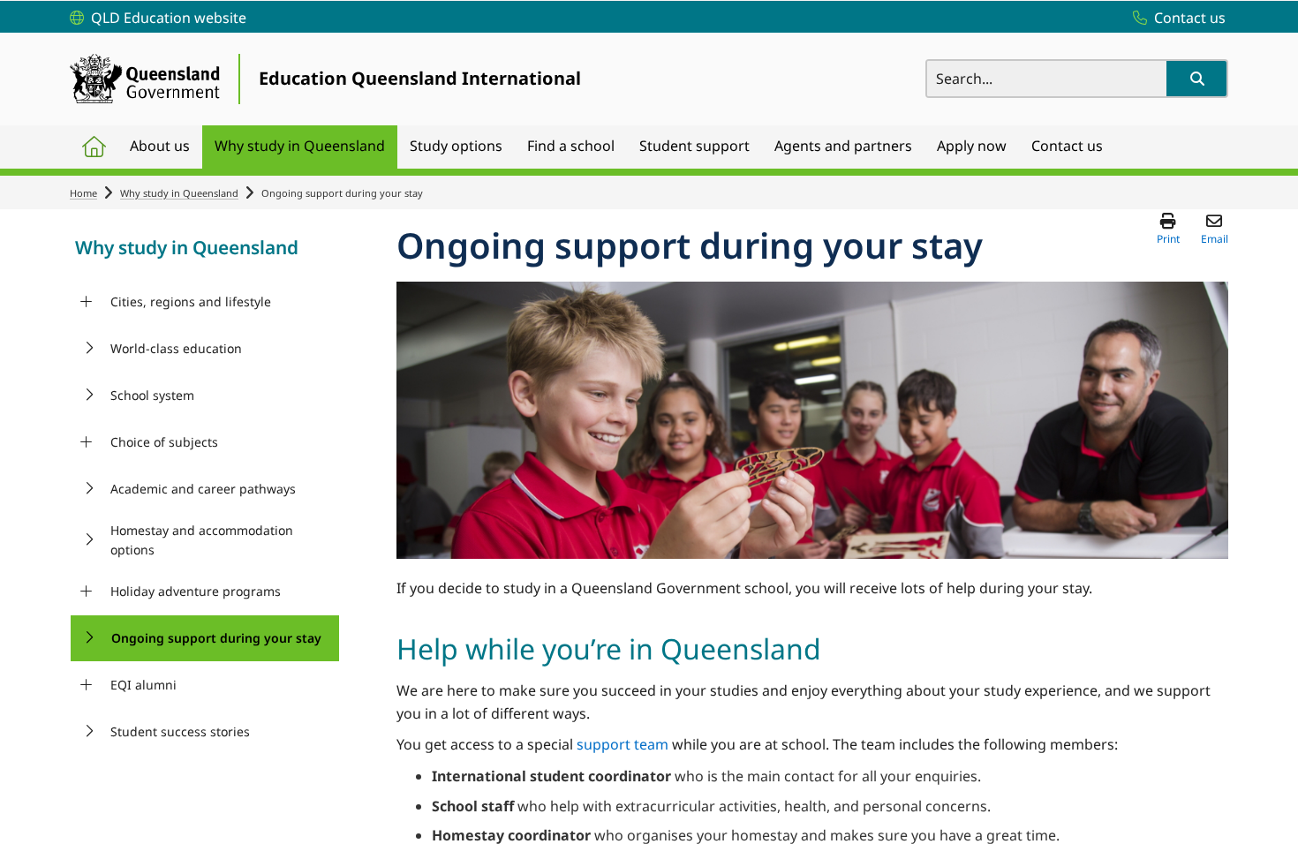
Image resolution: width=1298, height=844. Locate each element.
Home (83, 193)
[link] (205, 249)
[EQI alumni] (86, 685)
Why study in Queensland (179, 193)
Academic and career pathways (203, 488)
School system (152, 395)
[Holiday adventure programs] (86, 591)
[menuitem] (93, 147)
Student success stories (180, 731)
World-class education (176, 348)
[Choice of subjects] (86, 442)
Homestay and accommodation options (201, 540)
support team (622, 744)
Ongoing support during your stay (216, 637)
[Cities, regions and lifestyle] (86, 302)
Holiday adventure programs (195, 591)
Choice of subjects (164, 441)
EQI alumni (143, 684)
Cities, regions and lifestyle (190, 301)
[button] (1196, 78)
